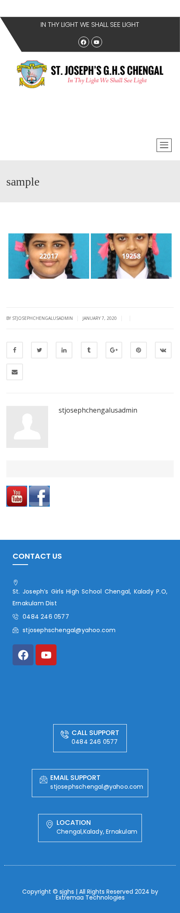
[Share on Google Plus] (113, 350)
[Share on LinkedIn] (64, 350)
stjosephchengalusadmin (98, 410)
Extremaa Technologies (90, 897)
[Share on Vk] (163, 350)
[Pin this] (138, 350)
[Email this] (14, 372)
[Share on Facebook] (14, 350)
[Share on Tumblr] (89, 350)
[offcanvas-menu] (164, 145)
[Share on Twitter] (39, 350)
